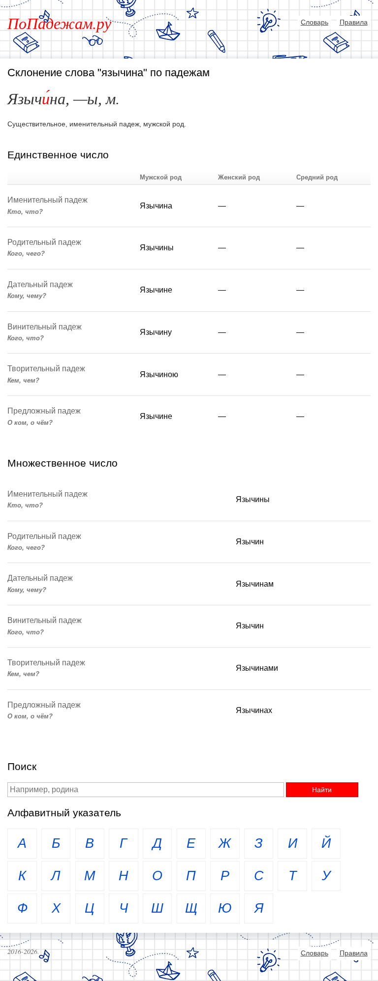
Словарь (314, 22)
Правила (354, 22)
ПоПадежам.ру (59, 23)
